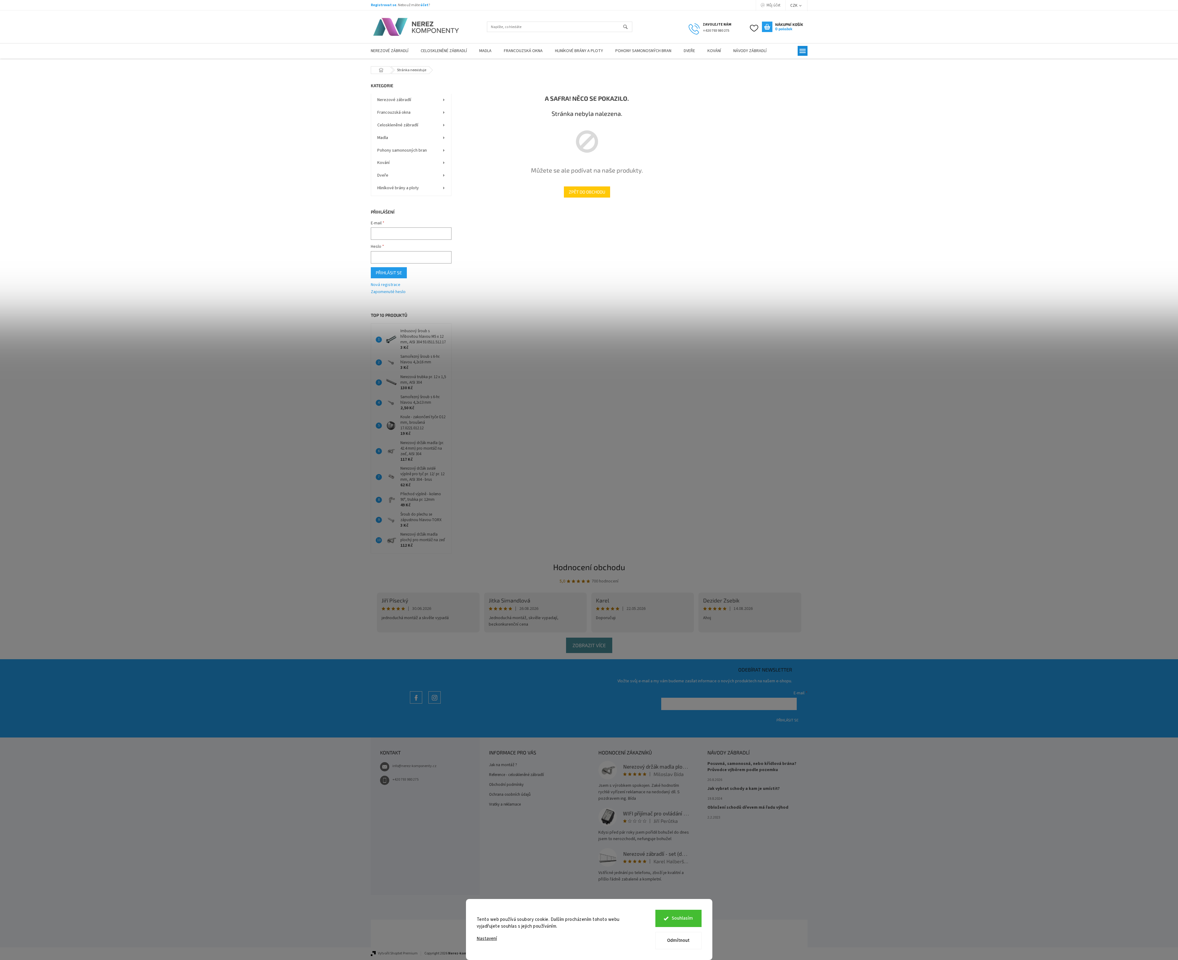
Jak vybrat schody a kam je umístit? (743, 789)
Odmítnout (678, 940)
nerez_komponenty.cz (434, 703)
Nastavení (487, 938)
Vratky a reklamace (505, 804)
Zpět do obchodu (587, 191)
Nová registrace (385, 285)
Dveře (382, 175)
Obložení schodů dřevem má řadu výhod (747, 808)
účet (424, 5)
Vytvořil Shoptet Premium (398, 953)
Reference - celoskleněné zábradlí (516, 775)
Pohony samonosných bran (402, 150)
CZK (794, 5)
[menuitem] (390, 51)
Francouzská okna (394, 112)
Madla (382, 138)
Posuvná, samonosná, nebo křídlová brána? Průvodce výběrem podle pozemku (751, 767)
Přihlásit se (389, 272)
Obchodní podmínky (506, 784)
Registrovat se (383, 5)
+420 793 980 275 (405, 779)
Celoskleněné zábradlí (397, 125)
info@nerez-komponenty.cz (414, 766)
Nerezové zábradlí (394, 100)
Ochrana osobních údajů (510, 794)
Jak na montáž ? (503, 765)
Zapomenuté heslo (388, 292)
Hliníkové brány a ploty (398, 188)
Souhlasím (682, 918)
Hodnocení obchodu (589, 567)
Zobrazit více (589, 645)
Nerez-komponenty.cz (416, 703)
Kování (383, 163)
